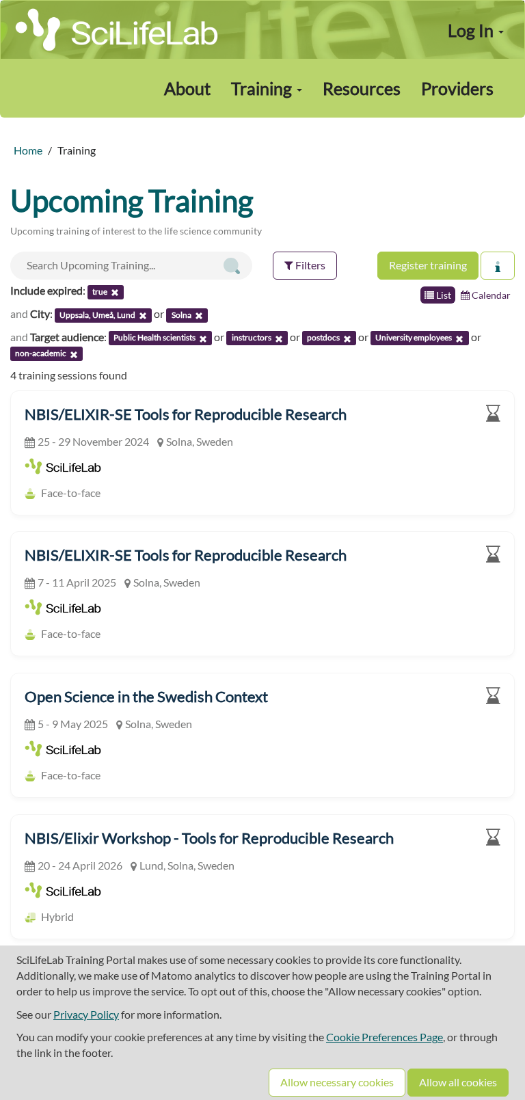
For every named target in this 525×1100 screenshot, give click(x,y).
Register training (428, 264)
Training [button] (263, 88)
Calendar (490, 295)
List (442, 295)
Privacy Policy (86, 1014)
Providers (457, 88)
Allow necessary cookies (337, 1081)
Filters (309, 264)
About (187, 88)
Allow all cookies (458, 1081)
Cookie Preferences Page (384, 1036)
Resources (362, 88)
